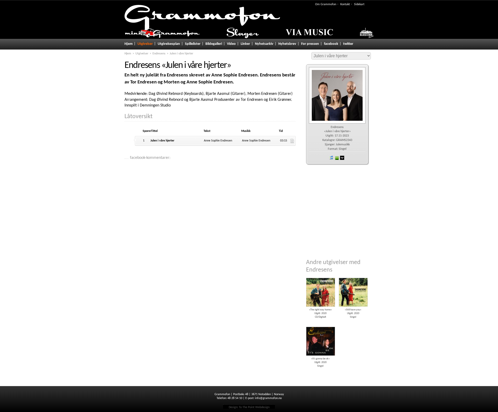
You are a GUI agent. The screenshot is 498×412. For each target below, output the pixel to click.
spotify (337, 158)
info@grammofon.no (268, 398)
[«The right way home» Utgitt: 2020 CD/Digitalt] (320, 276)
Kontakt (345, 4)
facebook (331, 44)
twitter (348, 44)
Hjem (129, 44)
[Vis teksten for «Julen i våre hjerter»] (292, 141)
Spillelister (192, 44)
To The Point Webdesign (254, 407)
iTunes (331, 158)
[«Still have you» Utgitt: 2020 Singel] (353, 276)
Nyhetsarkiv (264, 44)
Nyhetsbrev (287, 44)
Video (231, 44)
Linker (245, 44)
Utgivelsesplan (169, 44)
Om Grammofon (325, 4)
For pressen (310, 44)
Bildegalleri (213, 44)
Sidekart (359, 4)
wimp (342, 158)
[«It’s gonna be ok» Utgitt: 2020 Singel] (320, 324)
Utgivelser (145, 44)
